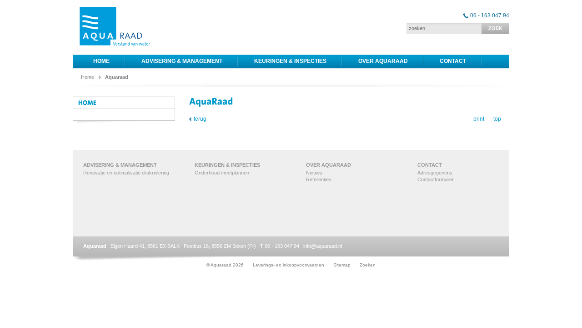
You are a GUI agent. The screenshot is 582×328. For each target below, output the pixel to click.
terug (200, 119)
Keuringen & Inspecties (290, 61)
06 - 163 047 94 (489, 15)
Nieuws (314, 172)
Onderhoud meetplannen (222, 172)
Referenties (318, 179)
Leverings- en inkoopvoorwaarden (288, 264)
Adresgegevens (434, 172)
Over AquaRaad (383, 61)
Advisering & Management (181, 61)
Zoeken (368, 264)
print (478, 119)
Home (101, 61)
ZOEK (495, 28)
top (497, 119)
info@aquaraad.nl (322, 246)
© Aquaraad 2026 (225, 264)
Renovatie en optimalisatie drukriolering (126, 172)
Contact (453, 61)
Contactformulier (435, 179)
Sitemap (342, 264)
